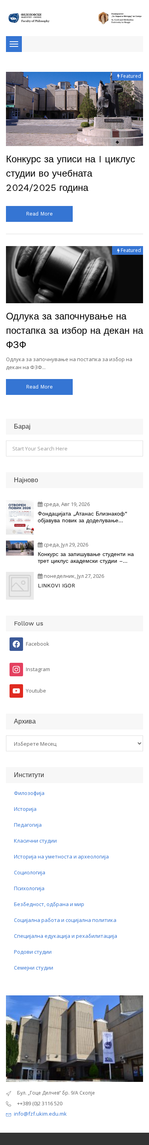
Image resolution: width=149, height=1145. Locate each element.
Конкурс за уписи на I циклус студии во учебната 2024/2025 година (70, 173)
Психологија (29, 888)
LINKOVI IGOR (56, 585)
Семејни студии (33, 967)
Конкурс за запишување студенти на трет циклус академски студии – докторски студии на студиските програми (86, 557)
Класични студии (35, 840)
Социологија (29, 872)
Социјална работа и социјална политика (65, 920)
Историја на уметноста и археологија (61, 856)
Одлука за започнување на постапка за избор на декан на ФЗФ (74, 330)
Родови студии (33, 951)
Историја (25, 808)
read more (39, 214)
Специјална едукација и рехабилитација (65, 935)
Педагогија (28, 824)
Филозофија (29, 793)
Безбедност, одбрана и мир (49, 904)
